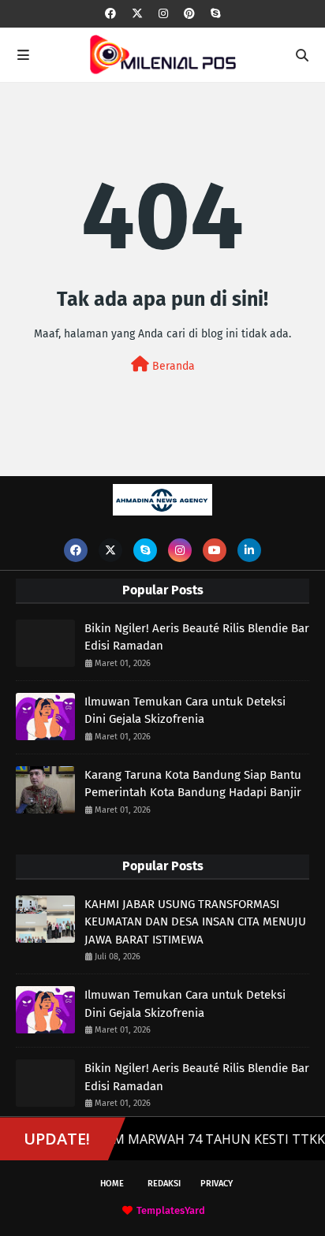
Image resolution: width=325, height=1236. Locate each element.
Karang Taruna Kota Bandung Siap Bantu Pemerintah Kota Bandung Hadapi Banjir (192, 784)
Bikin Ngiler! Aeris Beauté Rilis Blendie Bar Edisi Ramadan (196, 637)
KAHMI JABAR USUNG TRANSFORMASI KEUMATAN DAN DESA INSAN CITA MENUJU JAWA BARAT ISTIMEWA (195, 922)
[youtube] (214, 550)
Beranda (172, 366)
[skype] (215, 14)
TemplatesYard (170, 1210)
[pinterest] (189, 14)
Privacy (216, 1183)
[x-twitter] (137, 14)
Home (112, 1183)
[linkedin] (249, 550)
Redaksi (164, 1183)
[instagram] (163, 14)
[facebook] (110, 14)
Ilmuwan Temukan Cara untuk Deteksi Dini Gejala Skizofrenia (185, 710)
